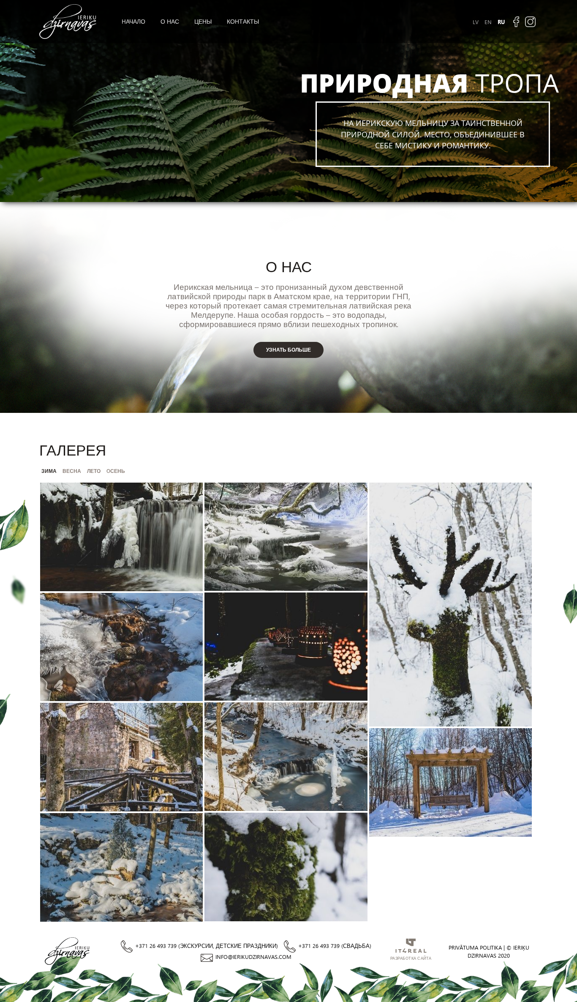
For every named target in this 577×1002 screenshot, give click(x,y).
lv (476, 21)
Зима (49, 470)
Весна (72, 470)
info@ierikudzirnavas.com (253, 956)
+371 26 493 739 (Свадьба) (334, 945)
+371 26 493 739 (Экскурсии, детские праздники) (206, 945)
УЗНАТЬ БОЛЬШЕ (288, 349)
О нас (170, 21)
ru (501, 21)
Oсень (115, 470)
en (488, 21)
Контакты (243, 21)
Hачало (133, 21)
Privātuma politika (475, 947)
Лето (94, 470)
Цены (203, 21)
